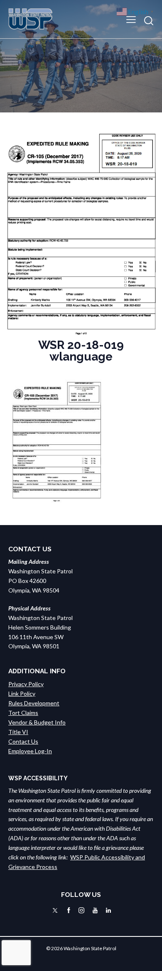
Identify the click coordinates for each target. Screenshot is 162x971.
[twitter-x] (55, 910)
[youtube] (95, 910)
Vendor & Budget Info (37, 722)
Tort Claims (23, 712)
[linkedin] (108, 910)
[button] (131, 19)
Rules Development (33, 703)
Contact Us (23, 741)
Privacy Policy (26, 683)
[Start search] (148, 20)
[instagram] (81, 910)
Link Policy (21, 693)
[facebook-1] (69, 910)
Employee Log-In (30, 750)
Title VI (18, 731)
